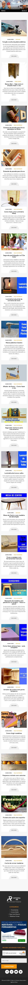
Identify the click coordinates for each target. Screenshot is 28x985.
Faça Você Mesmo (18, 125)
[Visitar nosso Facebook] (7, 972)
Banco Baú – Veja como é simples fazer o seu (14, 85)
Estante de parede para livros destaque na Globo (14, 128)
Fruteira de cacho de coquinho (14, 818)
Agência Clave (14, 982)
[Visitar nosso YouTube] (16, 972)
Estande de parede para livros (14, 171)
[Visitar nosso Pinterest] (21, 972)
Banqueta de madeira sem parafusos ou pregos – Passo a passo (14, 602)
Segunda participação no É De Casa (14, 256)
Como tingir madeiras (14, 733)
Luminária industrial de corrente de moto (14, 300)
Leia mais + (14, 56)
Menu (3, 11)
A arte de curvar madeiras (14, 863)
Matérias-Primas (14, 916)
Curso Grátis (18, 81)
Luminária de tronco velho (14, 473)
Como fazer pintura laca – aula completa (14, 646)
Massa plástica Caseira (14, 343)
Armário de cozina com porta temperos (14, 690)
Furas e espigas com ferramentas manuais (14, 558)
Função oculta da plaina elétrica (14, 42)
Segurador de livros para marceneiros (14, 428)
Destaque (18, 39)
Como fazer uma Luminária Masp (14, 212)
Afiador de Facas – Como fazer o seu (14, 387)
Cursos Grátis (15, 912)
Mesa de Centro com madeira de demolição (14, 516)
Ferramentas (14, 910)
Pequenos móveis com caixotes (14, 775)
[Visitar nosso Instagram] (12, 972)
